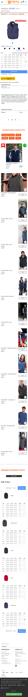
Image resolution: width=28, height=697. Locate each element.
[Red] (23, 48)
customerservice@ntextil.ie (20, 653)
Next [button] (26, 31)
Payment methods (4, 655)
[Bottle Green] (14, 48)
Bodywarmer (5, 138)
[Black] (5, 48)
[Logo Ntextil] (14, 2)
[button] (21, 2)
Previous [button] (3, 31)
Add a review (14, 476)
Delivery (3, 656)
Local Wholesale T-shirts (6, 663)
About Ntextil (3, 652)
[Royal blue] (19, 48)
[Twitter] (12, 120)
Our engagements (4, 661)
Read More (19, 682)
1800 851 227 (18, 659)
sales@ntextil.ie (18, 656)
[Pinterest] (15, 120)
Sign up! (4, 646)
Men (12, 138)
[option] (14, 30)
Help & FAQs (3, 660)
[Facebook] (8, 120)
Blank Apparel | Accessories (8, 135)
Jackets (18, 135)
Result (2, 14)
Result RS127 (4, 86)
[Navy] (9, 48)
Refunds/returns (4, 658)
